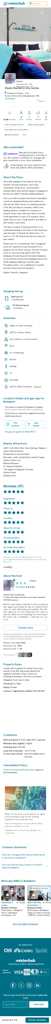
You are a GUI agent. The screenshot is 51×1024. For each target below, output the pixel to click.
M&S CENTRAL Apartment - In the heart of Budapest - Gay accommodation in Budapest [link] (34, 904)
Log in (14, 600)
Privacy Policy (29, 769)
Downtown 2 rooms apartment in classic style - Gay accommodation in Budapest (9, 904)
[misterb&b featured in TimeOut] (41, 950)
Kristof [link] (33, 581)
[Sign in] (46, 13)
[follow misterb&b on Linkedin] (37, 985)
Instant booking (37, 1020)
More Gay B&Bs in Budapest (25, 924)
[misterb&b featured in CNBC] (23, 950)
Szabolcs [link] (7, 897)
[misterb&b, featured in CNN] (8, 950)
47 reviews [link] (20, 587)
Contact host (25, 627)
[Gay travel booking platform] (25, 960)
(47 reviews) (10, 98)
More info (7, 562)
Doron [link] (33, 897)
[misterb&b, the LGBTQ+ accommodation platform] (13, 3)
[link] (10, 85)
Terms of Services (11, 769)
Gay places (36, 424)
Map (27, 93)
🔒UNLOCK (37, 387)
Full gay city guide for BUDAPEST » (21, 431)
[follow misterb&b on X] (21, 985)
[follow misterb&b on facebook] (13, 985)
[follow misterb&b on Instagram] (29, 985)
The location (15, 424)
